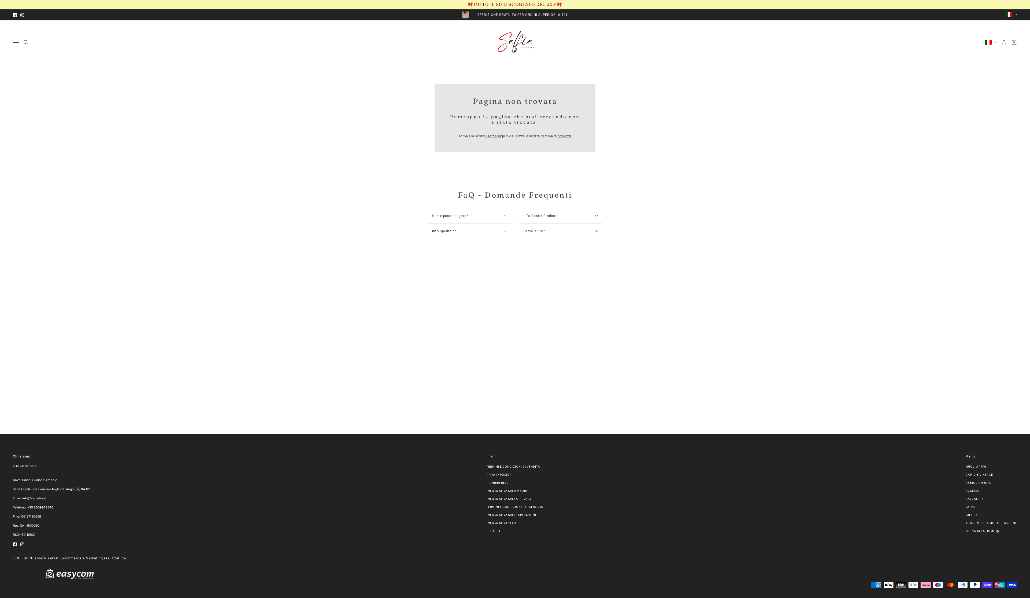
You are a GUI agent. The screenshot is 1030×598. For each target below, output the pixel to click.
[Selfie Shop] (515, 42)
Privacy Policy (499, 474)
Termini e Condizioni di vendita (513, 466)
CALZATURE (974, 498)
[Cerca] (26, 42)
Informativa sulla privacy (509, 498)
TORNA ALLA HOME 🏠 (982, 531)
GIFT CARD (974, 515)
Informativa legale (503, 523)
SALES (970, 506)
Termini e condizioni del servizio (515, 506)
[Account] (1004, 42)
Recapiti (493, 531)
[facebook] (15, 15)
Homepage (495, 136)
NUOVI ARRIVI (976, 466)
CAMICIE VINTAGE (979, 474)
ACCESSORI (974, 490)
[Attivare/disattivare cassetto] (16, 42)
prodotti (564, 136)
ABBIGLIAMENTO (979, 482)
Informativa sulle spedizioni (511, 515)
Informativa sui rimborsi (508, 490)
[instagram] (22, 15)
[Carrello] (1014, 42)
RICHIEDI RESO (24, 535)
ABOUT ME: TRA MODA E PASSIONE (991, 523)
